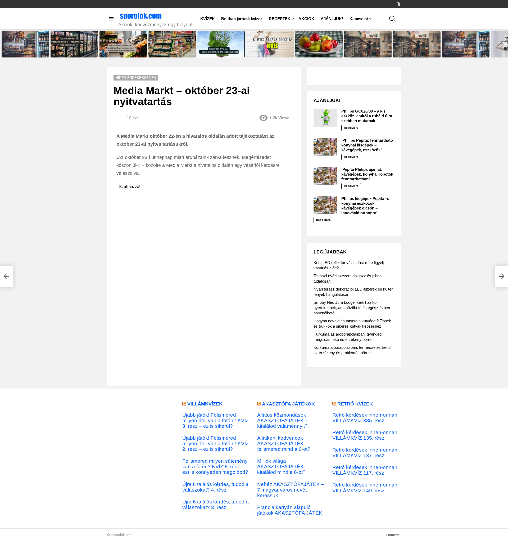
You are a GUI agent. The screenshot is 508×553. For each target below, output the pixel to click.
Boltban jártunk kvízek (241, 18)
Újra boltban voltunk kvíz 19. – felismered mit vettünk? (464, 51)
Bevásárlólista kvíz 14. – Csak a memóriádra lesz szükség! (367, 51)
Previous (2, 44)
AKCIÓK (306, 18)
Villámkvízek (205, 404)
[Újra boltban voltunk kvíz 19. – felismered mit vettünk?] (465, 44)
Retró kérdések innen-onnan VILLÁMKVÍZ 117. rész (364, 470)
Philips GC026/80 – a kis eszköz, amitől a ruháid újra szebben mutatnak (366, 116)
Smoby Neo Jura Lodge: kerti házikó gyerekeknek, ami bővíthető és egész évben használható (352, 307)
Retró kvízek (355, 404)
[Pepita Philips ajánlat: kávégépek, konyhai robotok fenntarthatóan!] (325, 176)
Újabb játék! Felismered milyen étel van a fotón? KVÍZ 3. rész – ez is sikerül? (215, 420)
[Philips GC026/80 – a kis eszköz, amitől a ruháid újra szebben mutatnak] (325, 118)
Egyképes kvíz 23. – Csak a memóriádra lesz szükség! (218, 51)
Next (505, 44)
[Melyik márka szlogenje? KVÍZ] (270, 44)
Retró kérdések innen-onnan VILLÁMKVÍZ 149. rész (364, 487)
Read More (351, 127)
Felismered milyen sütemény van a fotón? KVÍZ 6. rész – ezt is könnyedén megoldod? (215, 466)
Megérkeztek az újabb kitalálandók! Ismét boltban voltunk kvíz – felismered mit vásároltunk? (414, 48)
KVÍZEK (207, 18)
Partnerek (393, 535)
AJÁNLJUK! (332, 18)
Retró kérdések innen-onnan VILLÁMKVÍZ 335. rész (364, 417)
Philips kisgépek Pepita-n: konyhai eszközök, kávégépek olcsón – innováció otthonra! (365, 205)
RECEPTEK (280, 18)
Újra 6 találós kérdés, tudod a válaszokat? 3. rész (215, 504)
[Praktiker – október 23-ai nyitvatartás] (6, 276)
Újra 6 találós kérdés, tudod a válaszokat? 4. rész (215, 487)
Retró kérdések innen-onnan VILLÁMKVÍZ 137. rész (364, 452)
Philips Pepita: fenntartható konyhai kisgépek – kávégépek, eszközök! (367, 145)
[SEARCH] (392, 19)
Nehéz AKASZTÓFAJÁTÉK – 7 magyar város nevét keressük (290, 489)
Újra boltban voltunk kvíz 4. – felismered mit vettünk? (71, 51)
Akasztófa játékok (288, 404)
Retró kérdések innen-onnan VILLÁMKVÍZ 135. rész (364, 435)
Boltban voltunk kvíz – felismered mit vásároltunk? (168, 51)
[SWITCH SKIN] (399, 4)
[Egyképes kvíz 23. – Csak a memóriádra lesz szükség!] (221, 44)
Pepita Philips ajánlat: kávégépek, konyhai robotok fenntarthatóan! (367, 174)
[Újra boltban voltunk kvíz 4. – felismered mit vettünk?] (74, 44)
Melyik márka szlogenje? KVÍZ (268, 53)
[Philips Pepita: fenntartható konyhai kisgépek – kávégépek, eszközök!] (325, 147)
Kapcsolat (359, 18)
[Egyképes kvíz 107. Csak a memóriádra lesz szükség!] (319, 44)
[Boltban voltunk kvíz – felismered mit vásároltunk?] (172, 44)
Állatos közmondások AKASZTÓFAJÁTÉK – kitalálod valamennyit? (282, 420)
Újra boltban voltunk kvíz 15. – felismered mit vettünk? (23, 51)
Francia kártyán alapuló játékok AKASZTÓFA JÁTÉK (289, 510)
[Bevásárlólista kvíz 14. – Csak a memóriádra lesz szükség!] (368, 44)
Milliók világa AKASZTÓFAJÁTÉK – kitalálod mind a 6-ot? (282, 466)
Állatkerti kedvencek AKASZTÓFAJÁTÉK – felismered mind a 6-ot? (283, 443)
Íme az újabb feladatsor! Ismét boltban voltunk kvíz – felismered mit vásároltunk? (123, 50)
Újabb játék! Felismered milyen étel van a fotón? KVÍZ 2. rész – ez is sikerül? (215, 443)
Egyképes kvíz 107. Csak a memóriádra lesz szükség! (316, 51)
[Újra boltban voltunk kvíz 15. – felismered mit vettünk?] (25, 44)
